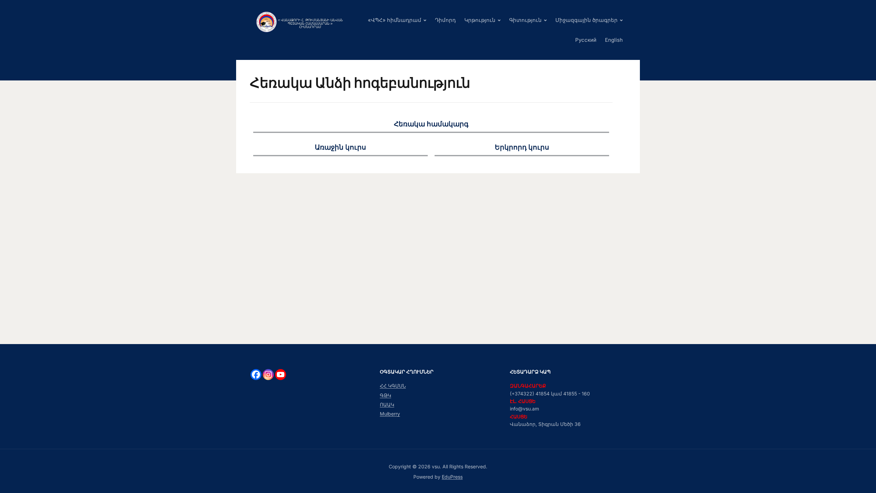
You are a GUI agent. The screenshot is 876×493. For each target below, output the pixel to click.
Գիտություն (525, 20)
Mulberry (390, 414)
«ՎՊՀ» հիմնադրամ (394, 20)
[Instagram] (268, 374)
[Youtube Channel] (280, 374)
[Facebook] (255, 374)
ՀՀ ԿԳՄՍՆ (393, 386)
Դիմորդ (445, 20)
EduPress (452, 477)
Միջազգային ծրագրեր (586, 20)
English (614, 40)
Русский (585, 40)
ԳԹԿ (385, 395)
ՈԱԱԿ (387, 404)
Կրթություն (479, 20)
